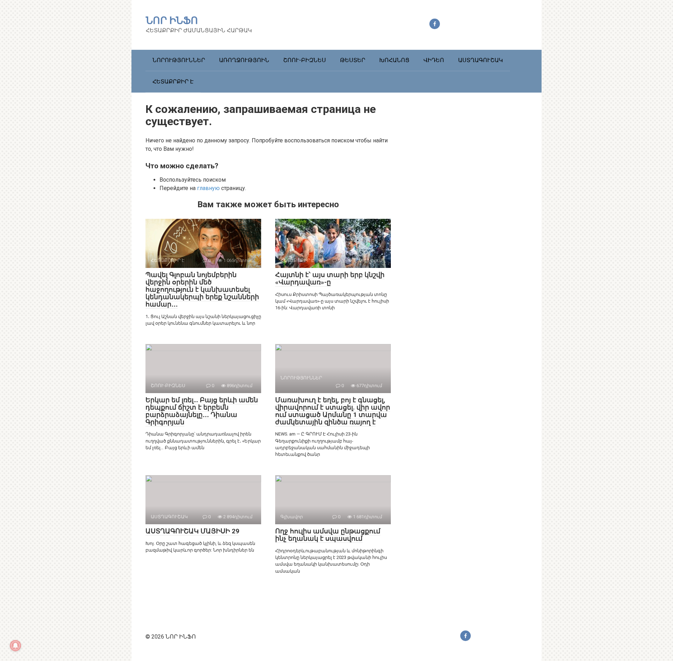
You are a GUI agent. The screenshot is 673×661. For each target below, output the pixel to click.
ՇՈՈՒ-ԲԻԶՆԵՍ (304, 60)
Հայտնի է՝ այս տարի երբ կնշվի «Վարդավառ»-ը (330, 278)
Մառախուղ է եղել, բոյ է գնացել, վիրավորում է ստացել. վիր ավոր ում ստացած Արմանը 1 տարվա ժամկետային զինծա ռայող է (332, 411)
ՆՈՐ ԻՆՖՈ (172, 20)
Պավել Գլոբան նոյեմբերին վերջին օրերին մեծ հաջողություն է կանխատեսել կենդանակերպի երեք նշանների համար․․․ (202, 289)
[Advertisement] (475, 225)
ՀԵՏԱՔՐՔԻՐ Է (172, 81)
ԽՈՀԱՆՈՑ (394, 60)
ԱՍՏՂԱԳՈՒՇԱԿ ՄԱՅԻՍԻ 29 (192, 531)
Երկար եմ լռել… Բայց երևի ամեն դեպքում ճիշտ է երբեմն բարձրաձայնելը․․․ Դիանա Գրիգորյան (201, 411)
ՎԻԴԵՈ (433, 60)
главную (208, 188)
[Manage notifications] (15, 645)
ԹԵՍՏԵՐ (352, 60)
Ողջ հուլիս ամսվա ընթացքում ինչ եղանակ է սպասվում (327, 534)
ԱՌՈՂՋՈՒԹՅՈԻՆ (244, 60)
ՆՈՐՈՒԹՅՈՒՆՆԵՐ (178, 60)
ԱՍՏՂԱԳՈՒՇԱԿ (480, 60)
